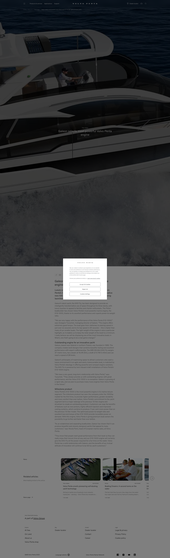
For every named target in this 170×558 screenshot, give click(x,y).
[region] (85, 279)
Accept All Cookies (85, 284)
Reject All (85, 289)
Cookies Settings (85, 294)
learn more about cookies (93, 278)
